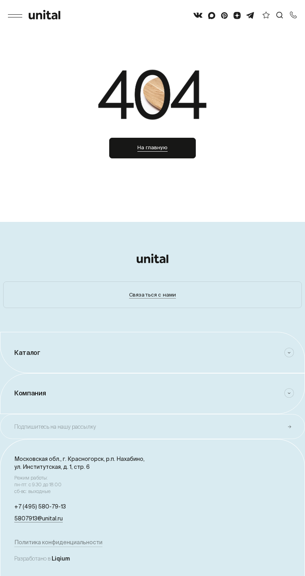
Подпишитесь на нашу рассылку (55, 427)
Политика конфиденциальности (58, 542)
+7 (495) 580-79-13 (40, 506)
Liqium (61, 558)
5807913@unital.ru (38, 518)
